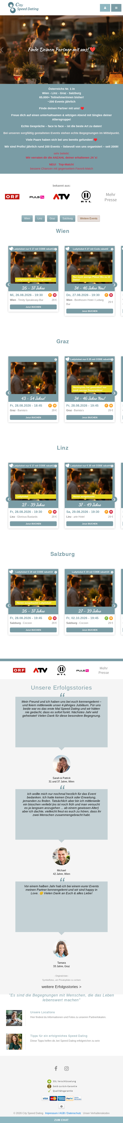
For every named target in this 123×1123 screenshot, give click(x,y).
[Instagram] (66, 1068)
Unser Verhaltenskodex (96, 1113)
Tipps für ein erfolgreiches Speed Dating (58, 1036)
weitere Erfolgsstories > (61, 987)
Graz (52, 218)
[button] (8, 284)
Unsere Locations (42, 1012)
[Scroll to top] (61, 1106)
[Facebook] (55, 1068)
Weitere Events (88, 218)
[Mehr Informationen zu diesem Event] (55, 249)
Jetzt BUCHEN (33, 307)
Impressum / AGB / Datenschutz (63, 1113)
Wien (27, 218)
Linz (39, 218)
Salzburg (67, 218)
